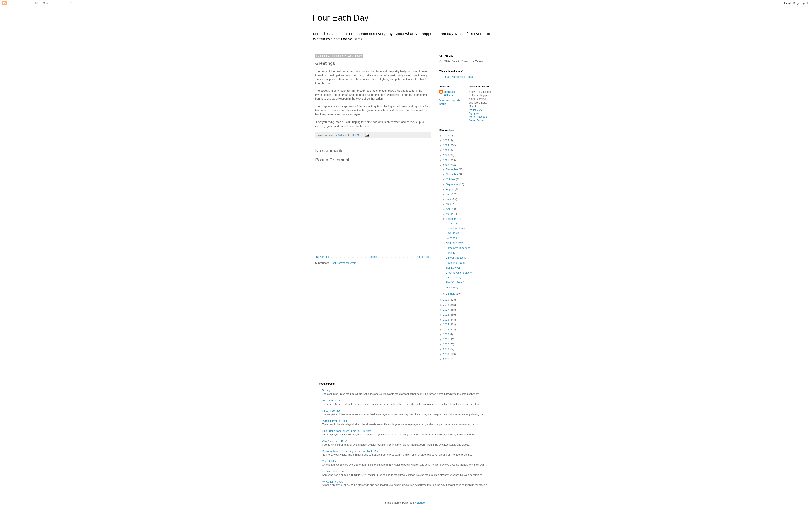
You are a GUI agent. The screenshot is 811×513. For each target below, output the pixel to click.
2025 (446, 140)
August (450, 189)
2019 (446, 299)
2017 (446, 309)
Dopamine (452, 223)
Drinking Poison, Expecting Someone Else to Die (350, 451)
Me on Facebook (478, 116)
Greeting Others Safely (459, 272)
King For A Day (454, 242)
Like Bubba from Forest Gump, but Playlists (346, 431)
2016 (446, 314)
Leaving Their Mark (333, 471)
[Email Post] (367, 135)
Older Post (423, 256)
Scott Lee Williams (449, 93)
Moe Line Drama (331, 400)
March (450, 214)
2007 (446, 359)
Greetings (451, 238)
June (449, 199)
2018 (446, 304)
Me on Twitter (476, 120)
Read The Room (455, 262)
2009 (446, 349)
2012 (446, 334)
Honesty (450, 252)
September (452, 184)
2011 (446, 339)
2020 (446, 165)
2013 (446, 329)
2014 (446, 324)
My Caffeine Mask (332, 481)
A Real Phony (453, 277)
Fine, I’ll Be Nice (331, 410)
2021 (446, 160)
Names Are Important (458, 248)
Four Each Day (341, 17)
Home (373, 256)
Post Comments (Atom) (344, 263)
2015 (446, 319)
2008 (446, 354)
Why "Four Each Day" (334, 441)
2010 (446, 344)
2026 (446, 135)
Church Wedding (455, 228)
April (449, 208)
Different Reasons (456, 257)
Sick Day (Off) (453, 267)
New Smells (452, 233)
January (451, 293)
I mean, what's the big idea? (458, 76)
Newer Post (322, 256)
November (452, 174)
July (448, 194)
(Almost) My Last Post (334, 420)
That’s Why (452, 287)
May (449, 204)
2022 (446, 155)
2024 (446, 145)
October (451, 179)
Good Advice (329, 461)
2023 (446, 150)
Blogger (420, 502)
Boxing (326, 390)
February (451, 218)
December (452, 169)
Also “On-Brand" (455, 282)
